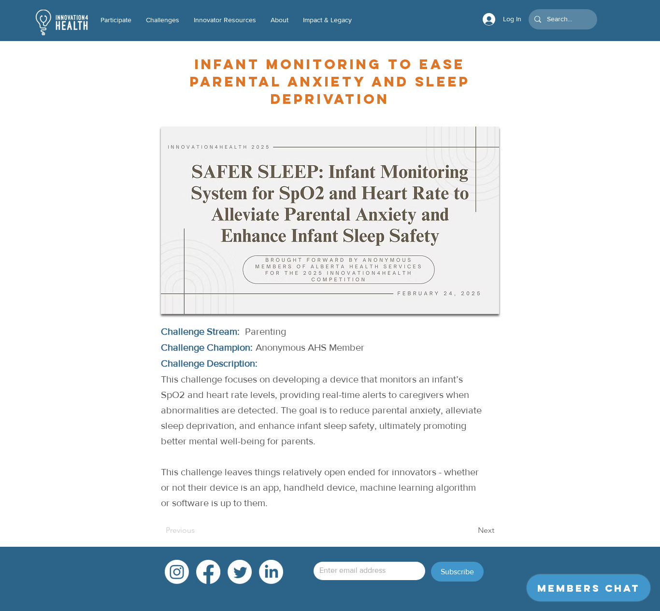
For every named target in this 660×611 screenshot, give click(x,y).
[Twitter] (240, 572)
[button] (225, 20)
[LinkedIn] (271, 572)
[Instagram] (177, 572)
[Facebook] (208, 572)
